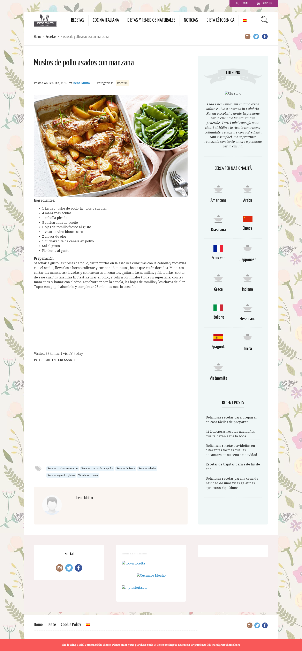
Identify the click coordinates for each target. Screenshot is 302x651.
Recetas (77, 20)
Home (37, 37)
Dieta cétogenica (220, 20)
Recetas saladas (147, 468)
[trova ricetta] (133, 563)
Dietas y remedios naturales (151, 20)
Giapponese (247, 259)
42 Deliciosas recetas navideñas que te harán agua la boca (230, 434)
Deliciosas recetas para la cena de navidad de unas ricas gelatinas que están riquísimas (232, 483)
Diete (52, 624)
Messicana (248, 319)
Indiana (247, 289)
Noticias (191, 20)
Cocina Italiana (106, 20)
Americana (218, 200)
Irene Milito (81, 83)
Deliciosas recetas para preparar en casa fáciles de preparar (231, 419)
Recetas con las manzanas (62, 468)
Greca (218, 289)
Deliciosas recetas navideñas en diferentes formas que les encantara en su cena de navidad (231, 450)
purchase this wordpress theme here (217, 644)
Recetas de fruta (125, 468)
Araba (247, 200)
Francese (218, 258)
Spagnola (218, 347)
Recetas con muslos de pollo (97, 468)
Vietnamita (218, 378)
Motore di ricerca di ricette (134, 553)
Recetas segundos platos (61, 475)
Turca (247, 348)
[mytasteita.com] (135, 587)
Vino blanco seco (88, 475)
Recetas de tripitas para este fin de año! (233, 466)
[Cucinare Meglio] (151, 575)
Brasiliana (218, 230)
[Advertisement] (111, 321)
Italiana (218, 317)
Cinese (247, 228)
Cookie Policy (71, 624)
